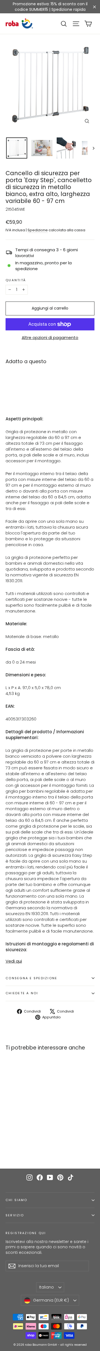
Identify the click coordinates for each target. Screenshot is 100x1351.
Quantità (16, 280)
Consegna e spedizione (31, 978)
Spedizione (38, 230)
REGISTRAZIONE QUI (26, 1233)
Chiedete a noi (22, 993)
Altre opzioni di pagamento (50, 337)
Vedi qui (14, 961)
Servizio (15, 1215)
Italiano (46, 1287)
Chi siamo (17, 1200)
